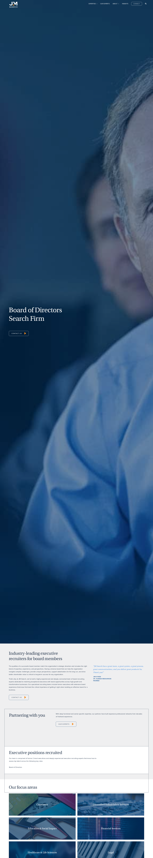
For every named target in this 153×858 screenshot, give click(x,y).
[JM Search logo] (13, 2)
